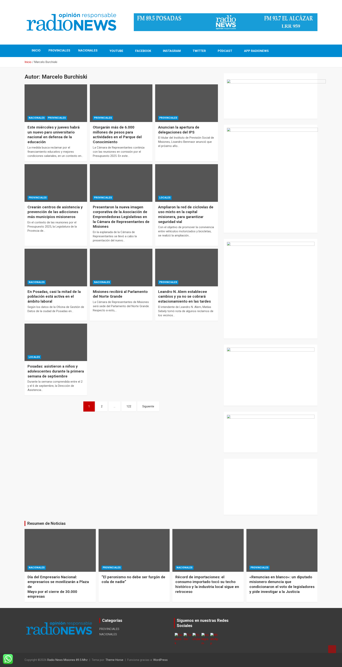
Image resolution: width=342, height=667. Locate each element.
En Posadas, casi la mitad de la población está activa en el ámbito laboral (54, 296)
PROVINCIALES (59, 50)
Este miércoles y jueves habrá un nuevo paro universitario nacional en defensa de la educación (54, 134)
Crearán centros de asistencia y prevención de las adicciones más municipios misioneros (55, 212)
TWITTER (199, 51)
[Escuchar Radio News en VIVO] (270, 94)
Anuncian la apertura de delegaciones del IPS (178, 129)
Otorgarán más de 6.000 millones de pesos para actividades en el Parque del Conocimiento (117, 134)
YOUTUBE (116, 51)
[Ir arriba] (332, 649)
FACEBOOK (142, 51)
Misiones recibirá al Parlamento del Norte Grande (120, 294)
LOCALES (164, 197)
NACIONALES (88, 50)
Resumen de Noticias (46, 523)
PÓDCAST (224, 51)
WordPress (160, 660)
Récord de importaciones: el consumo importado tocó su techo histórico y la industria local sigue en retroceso (207, 584)
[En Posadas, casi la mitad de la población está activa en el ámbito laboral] (55, 267)
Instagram (171, 51)
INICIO (36, 50)
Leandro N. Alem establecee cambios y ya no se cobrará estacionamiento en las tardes (184, 296)
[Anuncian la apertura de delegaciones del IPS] (186, 103)
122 (128, 406)
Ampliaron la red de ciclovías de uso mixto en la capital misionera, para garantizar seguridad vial (185, 214)
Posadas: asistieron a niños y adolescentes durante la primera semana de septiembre (56, 371)
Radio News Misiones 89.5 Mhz (67, 660)
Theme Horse (114, 660)
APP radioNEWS (256, 51)
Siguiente (148, 406)
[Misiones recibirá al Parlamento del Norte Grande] (121, 267)
